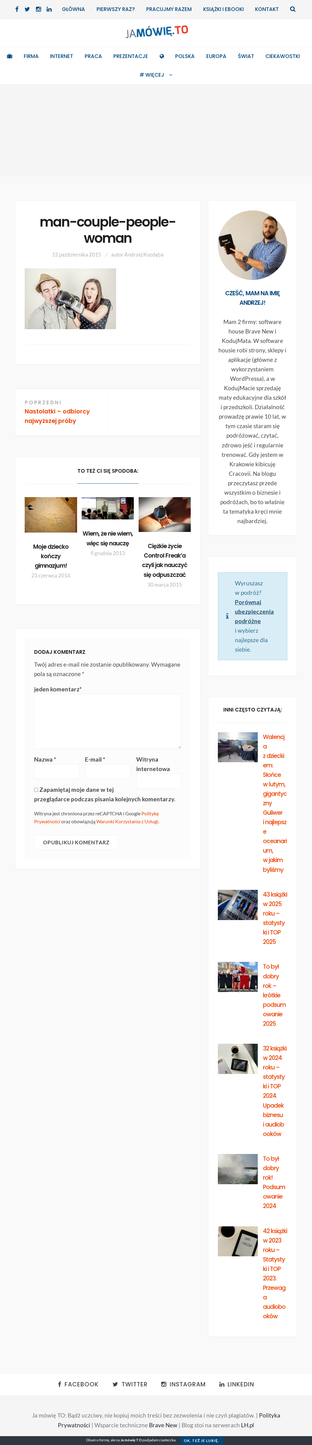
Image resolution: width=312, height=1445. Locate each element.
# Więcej (152, 74)
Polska (185, 56)
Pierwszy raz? (116, 9)
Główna (73, 9)
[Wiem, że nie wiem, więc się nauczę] (108, 508)
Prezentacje (130, 56)
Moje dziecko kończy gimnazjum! (51, 556)
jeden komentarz (58, 689)
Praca (93, 56)
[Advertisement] (156, 130)
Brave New (163, 1425)
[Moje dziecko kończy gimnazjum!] (51, 515)
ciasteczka (167, 1440)
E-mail (95, 759)
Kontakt (267, 9)
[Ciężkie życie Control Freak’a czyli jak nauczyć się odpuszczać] (165, 514)
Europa (216, 56)
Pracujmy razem (169, 9)
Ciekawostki (282, 56)
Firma (31, 56)
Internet (61, 56)
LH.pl (247, 1425)
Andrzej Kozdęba (144, 254)
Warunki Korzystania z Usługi (127, 821)
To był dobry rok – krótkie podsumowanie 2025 (274, 995)
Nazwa (45, 759)
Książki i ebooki (223, 9)
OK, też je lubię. (201, 1440)
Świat (246, 56)
